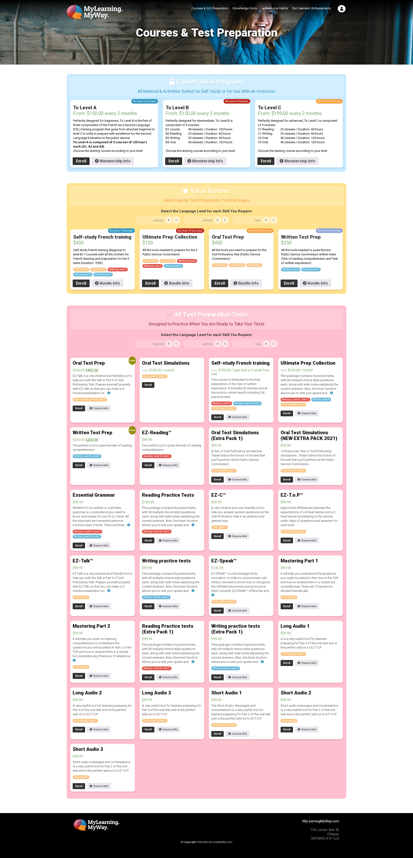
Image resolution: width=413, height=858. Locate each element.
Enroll (81, 161)
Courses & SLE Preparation (209, 8)
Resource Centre (276, 8)
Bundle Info (109, 283)
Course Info (100, 408)
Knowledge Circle (245, 8)
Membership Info (114, 161)
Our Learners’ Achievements (311, 8)
